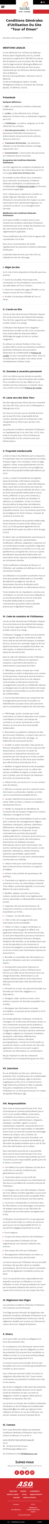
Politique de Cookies (26, 186)
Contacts (16, 1504)
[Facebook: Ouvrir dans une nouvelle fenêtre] (17, 1472)
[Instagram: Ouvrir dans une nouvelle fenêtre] (32, 1472)
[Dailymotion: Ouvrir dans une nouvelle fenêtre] (27, 1472)
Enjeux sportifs (36, 1494)
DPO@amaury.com (29, 1453)
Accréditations (16, 1510)
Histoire (16, 1498)
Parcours (13, 1491)
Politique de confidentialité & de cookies (33, 1510)
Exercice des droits (24, 1515)
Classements (35, 1491)
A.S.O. (33, 1504)
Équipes (23, 1491)
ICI (14, 1409)
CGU (8, 1522)
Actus (24, 1494)
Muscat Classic (13, 1494)
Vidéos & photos (29, 1498)
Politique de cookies (33, 388)
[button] (43, 2)
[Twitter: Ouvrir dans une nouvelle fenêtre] (22, 1472)
